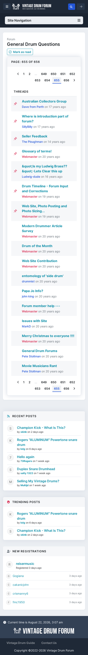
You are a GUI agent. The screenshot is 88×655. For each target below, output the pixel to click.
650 (53, 74)
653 (37, 80)
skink (23, 431)
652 (72, 74)
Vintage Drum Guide (21, 643)
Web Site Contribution (39, 261)
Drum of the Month (37, 246)
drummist (28, 281)
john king (28, 296)
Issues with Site (34, 321)
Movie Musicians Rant (39, 366)
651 (62, 74)
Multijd (24, 485)
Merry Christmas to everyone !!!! (48, 336)
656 (66, 80)
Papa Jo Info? (32, 291)
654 (47, 80)
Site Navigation (19, 20)
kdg (23, 448)
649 (44, 74)
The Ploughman (33, 141)
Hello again (25, 457)
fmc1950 (19, 602)
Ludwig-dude (31, 176)
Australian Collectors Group (44, 101)
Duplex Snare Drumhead (36, 469)
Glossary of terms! (37, 151)
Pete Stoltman (32, 356)
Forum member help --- (41, 306)
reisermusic (25, 564)
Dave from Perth (33, 106)
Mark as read (21, 52)
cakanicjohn (21, 584)
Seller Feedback (34, 136)
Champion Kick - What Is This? (41, 428)
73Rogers (26, 461)
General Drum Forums (39, 351)
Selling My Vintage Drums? (38, 481)
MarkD (27, 326)
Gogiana (18, 576)
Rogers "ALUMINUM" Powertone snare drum (47, 442)
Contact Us (49, 643)
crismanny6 (20, 593)
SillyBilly (27, 126)
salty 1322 (27, 473)
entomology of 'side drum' (42, 276)
